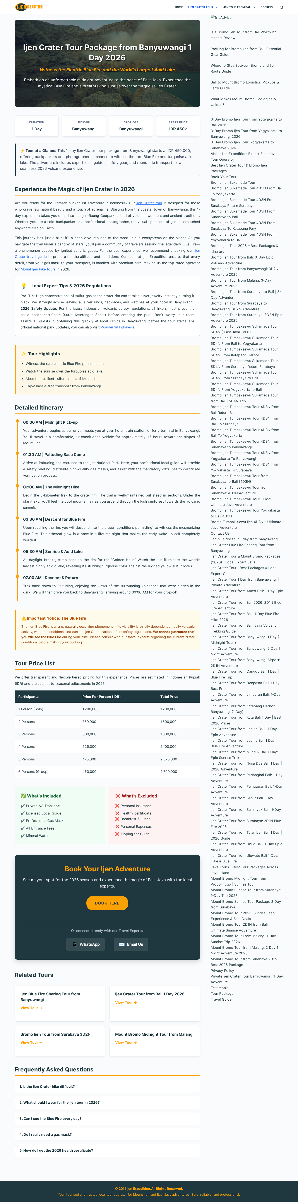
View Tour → (31, 1008)
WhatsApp (86, 944)
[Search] (281, 7)
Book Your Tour (223, 177)
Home (179, 7)
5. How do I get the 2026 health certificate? (56, 1150)
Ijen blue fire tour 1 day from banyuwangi (245, 539)
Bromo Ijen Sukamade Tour (233, 182)
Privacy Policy (222, 970)
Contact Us (220, 533)
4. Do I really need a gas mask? (45, 1134)
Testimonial (220, 988)
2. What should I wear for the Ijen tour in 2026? (59, 1102)
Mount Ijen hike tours (38, 269)
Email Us (131, 944)
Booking (267, 7)
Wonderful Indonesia (118, 327)
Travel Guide (221, 999)
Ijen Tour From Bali (237, 7)
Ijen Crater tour (149, 203)
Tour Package (222, 993)
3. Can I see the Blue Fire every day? (50, 1118)
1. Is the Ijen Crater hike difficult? (47, 1086)
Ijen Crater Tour (200, 7)
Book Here (107, 903)
